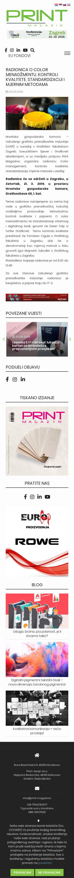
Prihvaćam (22, 872)
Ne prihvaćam (49, 872)
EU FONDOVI (19, 55)
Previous (4, 339)
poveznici (45, 863)
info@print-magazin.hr (37, 798)
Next (70, 339)
